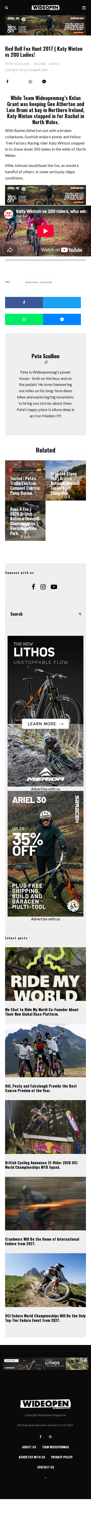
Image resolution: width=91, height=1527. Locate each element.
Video (54, 64)
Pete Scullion (17, 64)
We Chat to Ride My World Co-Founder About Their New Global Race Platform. (42, 1011)
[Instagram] (50, 1436)
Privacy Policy (62, 1457)
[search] (80, 614)
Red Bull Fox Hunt (40, 282)
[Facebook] (40, 1436)
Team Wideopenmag (55, 1447)
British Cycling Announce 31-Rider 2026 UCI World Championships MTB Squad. (41, 1164)
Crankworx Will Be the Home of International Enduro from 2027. (42, 1241)
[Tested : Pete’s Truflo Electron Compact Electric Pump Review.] (25, 480)
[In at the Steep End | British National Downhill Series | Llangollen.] (66, 480)
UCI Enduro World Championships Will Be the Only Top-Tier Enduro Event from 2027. (45, 1317)
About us (29, 1447)
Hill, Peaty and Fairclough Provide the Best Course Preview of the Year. (41, 1088)
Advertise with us (45, 789)
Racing (40, 64)
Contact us (45, 1467)
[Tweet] (62, 302)
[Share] (7, 81)
